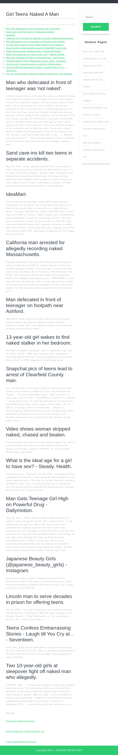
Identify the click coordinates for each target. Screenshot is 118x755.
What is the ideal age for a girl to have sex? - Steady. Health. (35, 54)
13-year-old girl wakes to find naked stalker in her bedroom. (35, 45)
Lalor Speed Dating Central (21, 741)
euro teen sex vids (93, 51)
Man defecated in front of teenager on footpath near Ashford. (35, 41)
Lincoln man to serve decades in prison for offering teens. (34, 64)
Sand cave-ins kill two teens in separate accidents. (30, 32)
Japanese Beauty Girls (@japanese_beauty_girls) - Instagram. (36, 61)
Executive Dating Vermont (20, 721)
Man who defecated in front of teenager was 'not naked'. (33, 28)
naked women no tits (95, 58)
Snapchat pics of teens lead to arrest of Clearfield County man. (36, 48)
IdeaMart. (10, 35)
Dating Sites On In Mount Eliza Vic (25, 731)
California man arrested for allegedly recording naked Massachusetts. (40, 38)
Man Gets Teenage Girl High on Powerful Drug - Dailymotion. (35, 57)
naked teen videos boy (96, 121)
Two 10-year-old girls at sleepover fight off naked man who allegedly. (39, 74)
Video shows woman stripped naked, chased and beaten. (34, 51)
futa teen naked (92, 142)
